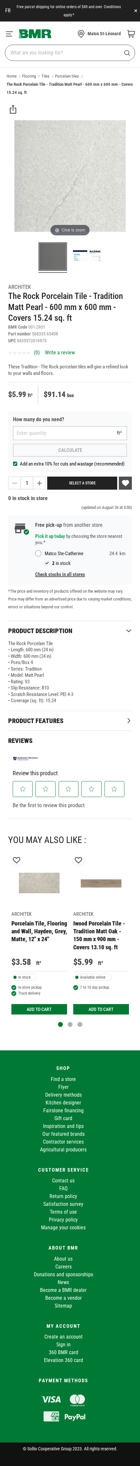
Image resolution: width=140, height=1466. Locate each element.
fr (8, 10)
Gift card (63, 1118)
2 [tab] (70, 1024)
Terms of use (63, 1212)
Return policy (63, 1196)
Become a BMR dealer (63, 1290)
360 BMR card (63, 1352)
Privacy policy (63, 1220)
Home (12, 76)
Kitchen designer (63, 1103)
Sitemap (63, 1306)
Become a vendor (63, 1298)
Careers (63, 1267)
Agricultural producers (63, 1150)
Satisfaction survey (63, 1204)
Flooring (29, 76)
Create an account (63, 1337)
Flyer (63, 1087)
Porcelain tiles (67, 76)
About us (63, 1259)
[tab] (70, 631)
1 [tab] (60, 1024)
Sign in (63, 1344)
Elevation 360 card (63, 1360)
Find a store (63, 1079)
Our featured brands (63, 1134)
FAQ (63, 1188)
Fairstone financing (63, 1110)
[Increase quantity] (39, 483)
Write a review (60, 352)
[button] (22, 788)
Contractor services (63, 1142)
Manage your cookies (63, 1227)
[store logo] (35, 33)
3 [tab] (79, 1024)
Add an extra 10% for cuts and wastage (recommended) (72, 464)
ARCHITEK (19, 287)
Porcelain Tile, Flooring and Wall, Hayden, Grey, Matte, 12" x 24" (39, 931)
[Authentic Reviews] (26, 758)
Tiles (45, 76)
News (63, 1282)
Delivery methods (63, 1095)
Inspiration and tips (63, 1126)
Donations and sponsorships (63, 1274)
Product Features (35, 721)
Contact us (63, 1180)
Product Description (40, 631)
